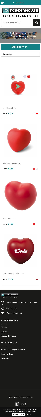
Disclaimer (5, 358)
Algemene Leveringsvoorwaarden (13, 350)
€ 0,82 (8, 279)
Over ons (4, 332)
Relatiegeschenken (17, 36)
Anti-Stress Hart (9, 108)
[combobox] (17, 22)
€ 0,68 (8, 224)
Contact (4, 327)
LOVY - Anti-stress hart (12, 163)
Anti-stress (31, 36)
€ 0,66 (8, 169)
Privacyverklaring (7, 354)
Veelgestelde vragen (8, 336)
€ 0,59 (8, 113)
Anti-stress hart (9, 219)
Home (6, 36)
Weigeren (28, 414)
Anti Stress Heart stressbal (13, 274)
